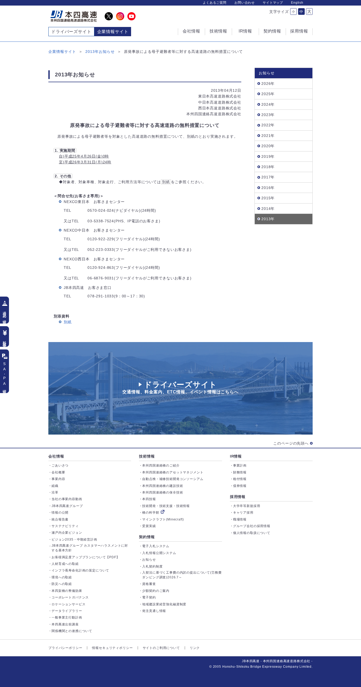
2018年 (268, 167)
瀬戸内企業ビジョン (67, 532)
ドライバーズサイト (71, 31)
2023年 (268, 115)
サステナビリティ (65, 526)
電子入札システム (155, 546)
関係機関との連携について (72, 631)
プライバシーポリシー (65, 648)
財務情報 (240, 472)
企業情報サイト (62, 51)
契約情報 (147, 537)
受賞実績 (149, 526)
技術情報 (147, 456)
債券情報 (240, 486)
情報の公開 (60, 512)
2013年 (268, 219)
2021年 (268, 135)
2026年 (268, 83)
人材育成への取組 (65, 564)
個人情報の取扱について (251, 533)
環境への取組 (62, 577)
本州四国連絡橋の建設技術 (162, 486)
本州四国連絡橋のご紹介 (160, 465)
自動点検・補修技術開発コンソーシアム (172, 479)
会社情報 (56, 456)
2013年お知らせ (100, 51)
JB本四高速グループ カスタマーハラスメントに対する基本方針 (90, 548)
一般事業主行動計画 (67, 617)
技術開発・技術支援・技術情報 (166, 506)
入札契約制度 (152, 566)
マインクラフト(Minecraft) (163, 519)
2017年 (268, 177)
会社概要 (58, 472)
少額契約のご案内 (155, 591)
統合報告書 (60, 519)
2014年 (268, 208)
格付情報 (240, 479)
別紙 (68, 322)
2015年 (268, 198)
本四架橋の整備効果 (67, 591)
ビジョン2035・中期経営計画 (74, 539)
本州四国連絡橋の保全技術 (162, 492)
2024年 (268, 104)
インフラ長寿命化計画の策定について (80, 570)
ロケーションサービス (68, 604)
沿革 (55, 492)
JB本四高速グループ (67, 506)
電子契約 (149, 597)
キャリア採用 (243, 512)
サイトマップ (273, 2)
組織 (55, 486)
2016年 (268, 188)
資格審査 (149, 584)
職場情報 (240, 519)
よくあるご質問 (214, 2)
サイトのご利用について (161, 648)
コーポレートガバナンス (70, 597)
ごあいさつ (60, 465)
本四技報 (149, 499)
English (297, 2)
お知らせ (149, 559)
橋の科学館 (150, 512)
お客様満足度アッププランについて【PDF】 (86, 557)
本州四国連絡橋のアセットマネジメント (172, 472)
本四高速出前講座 (65, 624)
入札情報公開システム (159, 553)
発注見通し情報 (154, 611)
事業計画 (240, 465)
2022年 (268, 125)
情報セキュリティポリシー (112, 648)
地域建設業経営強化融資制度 (164, 604)
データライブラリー (67, 611)
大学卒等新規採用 (246, 506)
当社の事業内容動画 (67, 499)
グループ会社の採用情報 (251, 526)
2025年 (268, 94)
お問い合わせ (244, 2)
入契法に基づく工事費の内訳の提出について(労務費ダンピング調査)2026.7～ (181, 575)
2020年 (268, 146)
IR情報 (236, 456)
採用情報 (238, 497)
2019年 (268, 156)
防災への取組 (62, 584)
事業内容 (58, 479)
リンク (195, 648)
